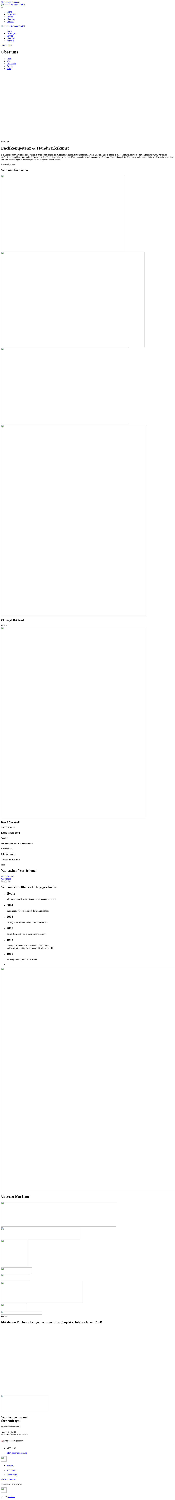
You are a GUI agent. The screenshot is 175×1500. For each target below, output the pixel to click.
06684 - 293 (6, 45)
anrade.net (11, 1497)
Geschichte (11, 63)
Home (9, 12)
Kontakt (10, 21)
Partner (10, 66)
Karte (9, 68)
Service (10, 17)
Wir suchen (6, 879)
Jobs (8, 61)
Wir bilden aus (7, 876)
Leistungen (11, 14)
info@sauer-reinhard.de (17, 1453)
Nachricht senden (8, 1479)
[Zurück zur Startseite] (13, 5)
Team (9, 59)
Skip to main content (10, 2)
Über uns (10, 19)
